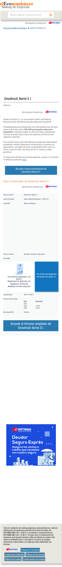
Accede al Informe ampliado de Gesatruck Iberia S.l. (31, 326)
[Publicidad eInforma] (31, 465)
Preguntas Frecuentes (30, 550)
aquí (24, 159)
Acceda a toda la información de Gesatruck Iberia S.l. (31, 170)
